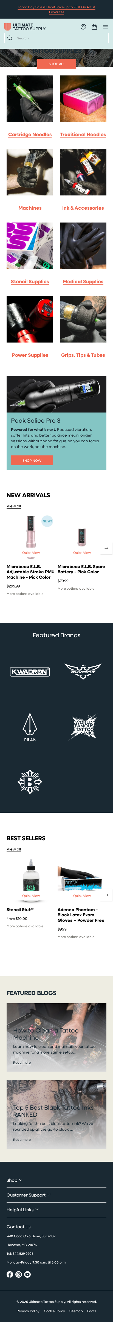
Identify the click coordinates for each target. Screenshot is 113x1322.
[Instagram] (18, 1275)
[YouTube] (27, 1275)
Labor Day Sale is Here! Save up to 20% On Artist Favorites (56, 9)
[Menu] (105, 27)
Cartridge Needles (30, 134)
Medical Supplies (83, 281)
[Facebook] (10, 1275)
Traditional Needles (83, 134)
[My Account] (83, 27)
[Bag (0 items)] (94, 27)
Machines (30, 207)
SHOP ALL (56, 64)
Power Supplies (30, 355)
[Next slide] (106, 548)
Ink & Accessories (83, 207)
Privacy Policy (28, 1311)
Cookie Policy (54, 1311)
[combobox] (60, 38)
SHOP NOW (31, 460)
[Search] (9, 38)
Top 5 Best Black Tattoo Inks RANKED (53, 1110)
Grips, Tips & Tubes (83, 355)
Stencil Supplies (30, 281)
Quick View (31, 552)
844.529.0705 (23, 1253)
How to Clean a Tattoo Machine (46, 1033)
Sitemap (76, 1311)
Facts (91, 1311)
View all (14, 505)
